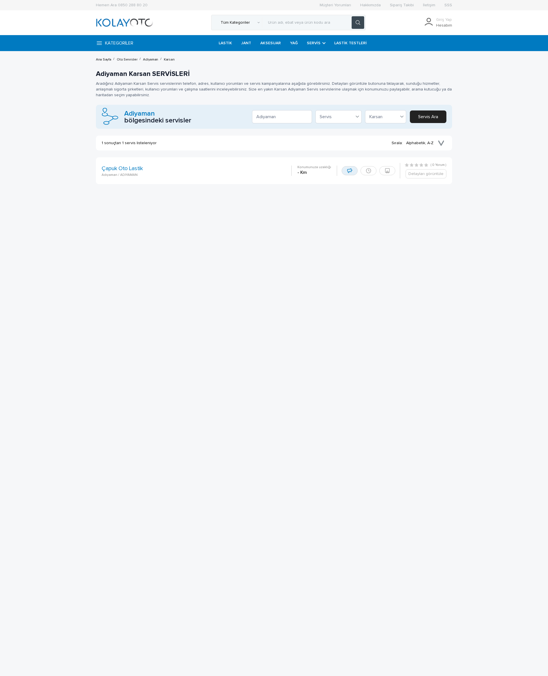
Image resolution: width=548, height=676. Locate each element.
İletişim (429, 5)
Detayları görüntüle (426, 174)
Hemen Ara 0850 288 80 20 (122, 5)
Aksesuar (270, 43)
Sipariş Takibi (402, 5)
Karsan (169, 59)
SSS (448, 5)
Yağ (294, 43)
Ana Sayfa (103, 59)
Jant (246, 43)
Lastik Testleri (350, 43)
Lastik (225, 43)
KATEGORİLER (119, 43)
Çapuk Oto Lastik (122, 168)
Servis (314, 43)
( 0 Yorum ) (438, 165)
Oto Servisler (127, 59)
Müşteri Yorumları (335, 5)
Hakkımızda (370, 5)
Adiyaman (150, 59)
